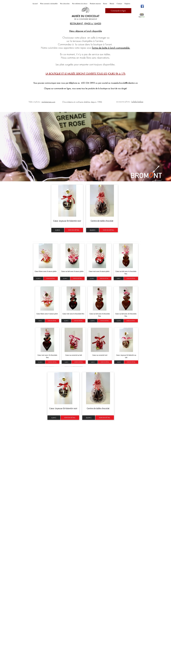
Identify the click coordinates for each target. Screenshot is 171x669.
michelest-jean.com (48, 102)
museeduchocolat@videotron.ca (124, 82)
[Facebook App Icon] (142, 6)
